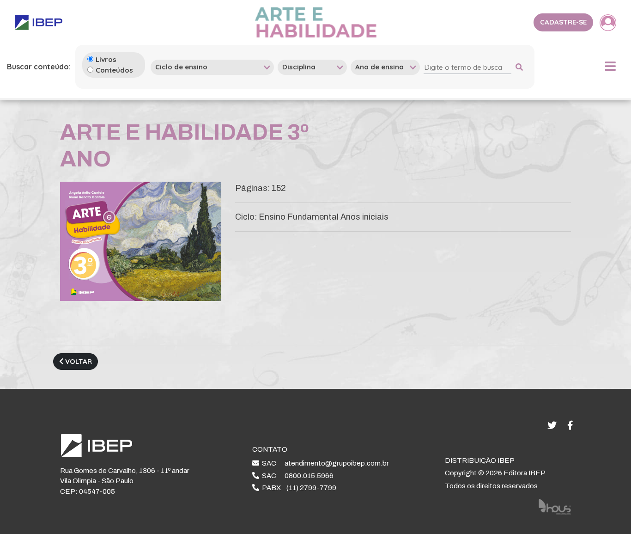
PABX (297, 487)
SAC (324, 463)
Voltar (77, 361)
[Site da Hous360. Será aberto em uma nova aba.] (555, 506)
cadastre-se (563, 22)
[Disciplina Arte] (312, 67)
